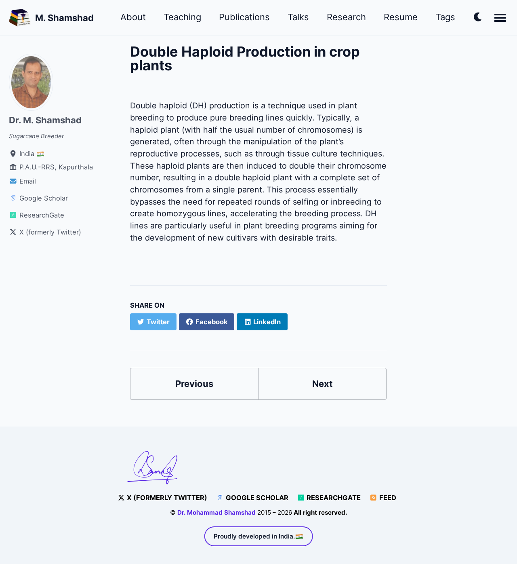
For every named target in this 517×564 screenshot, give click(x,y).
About (133, 17)
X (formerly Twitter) (166, 498)
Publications (244, 17)
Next (322, 383)
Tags (445, 17)
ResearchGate (333, 498)
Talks (298, 17)
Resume (401, 17)
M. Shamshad (64, 18)
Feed (387, 498)
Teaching (182, 17)
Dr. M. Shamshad (45, 120)
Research (346, 17)
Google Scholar (256, 498)
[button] (478, 19)
